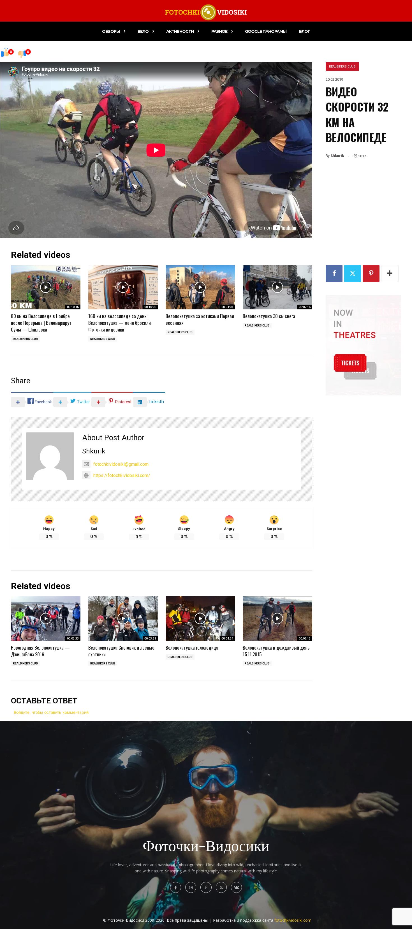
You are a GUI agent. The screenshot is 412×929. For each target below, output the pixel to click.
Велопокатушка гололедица (192, 647)
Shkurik (337, 156)
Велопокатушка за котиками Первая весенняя (200, 319)
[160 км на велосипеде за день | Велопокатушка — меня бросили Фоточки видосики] (123, 287)
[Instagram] (190, 887)
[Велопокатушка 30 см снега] (277, 287)
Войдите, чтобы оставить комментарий (51, 712)
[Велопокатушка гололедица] (200, 618)
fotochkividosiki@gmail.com (121, 464)
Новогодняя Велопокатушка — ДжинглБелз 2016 (40, 651)
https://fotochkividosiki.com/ (121, 475)
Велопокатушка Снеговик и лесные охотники (121, 651)
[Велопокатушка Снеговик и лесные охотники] (123, 618)
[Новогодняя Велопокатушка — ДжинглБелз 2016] (45, 618)
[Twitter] (352, 273)
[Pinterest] (371, 273)
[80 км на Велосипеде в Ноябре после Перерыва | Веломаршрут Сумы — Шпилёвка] (45, 287)
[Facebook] (334, 273)
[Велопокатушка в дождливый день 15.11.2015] (277, 618)
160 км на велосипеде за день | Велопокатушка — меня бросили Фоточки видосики (119, 322)
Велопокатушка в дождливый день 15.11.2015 (276, 651)
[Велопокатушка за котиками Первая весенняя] (200, 287)
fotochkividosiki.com (292, 920)
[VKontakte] (236, 887)
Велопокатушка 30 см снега (269, 315)
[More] (390, 273)
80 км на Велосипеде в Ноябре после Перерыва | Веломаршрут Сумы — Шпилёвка (41, 322)
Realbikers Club (342, 66)
